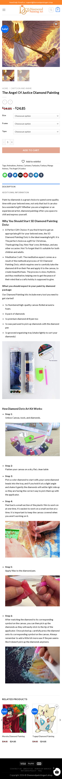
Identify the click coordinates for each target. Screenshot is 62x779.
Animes (20, 165)
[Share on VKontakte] (30, 175)
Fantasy (43, 165)
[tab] (31, 187)
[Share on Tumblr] (41, 175)
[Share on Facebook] (10, 175)
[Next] (55, 43)
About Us (28, 769)
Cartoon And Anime (21, 88)
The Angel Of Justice (17, 168)
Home (5, 88)
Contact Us (16, 769)
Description (8, 186)
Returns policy (28, 771)
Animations (11, 165)
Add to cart (31, 150)
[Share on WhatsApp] (4, 175)
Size (4, 116)
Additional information (15, 192)
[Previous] (7, 43)
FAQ (40, 771)
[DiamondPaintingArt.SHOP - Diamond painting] (31, 9)
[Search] (51, 10)
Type (4, 131)
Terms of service (42, 769)
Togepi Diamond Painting (43, 736)
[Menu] (4, 9)
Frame (5, 123)
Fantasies (36, 165)
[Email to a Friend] (20, 175)
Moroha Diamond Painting (13, 736)
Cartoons (27, 165)
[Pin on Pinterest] (25, 175)
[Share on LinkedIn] (36, 175)
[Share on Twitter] (15, 175)
